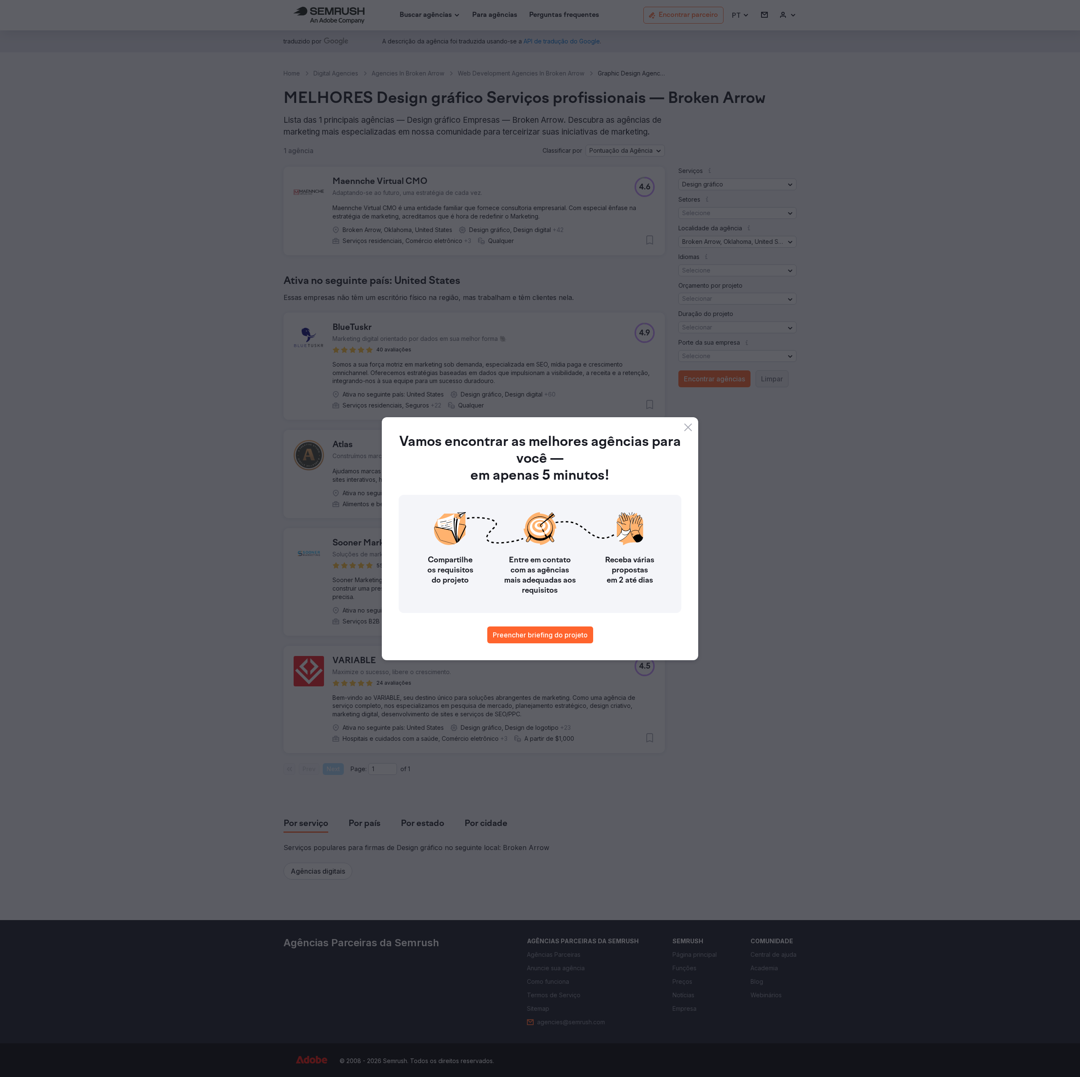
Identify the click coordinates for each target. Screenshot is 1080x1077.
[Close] (688, 427)
